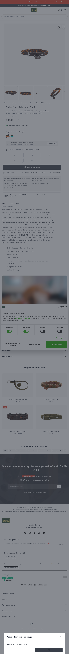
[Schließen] (61, 637)
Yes (49, 650)
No (20, 650)
